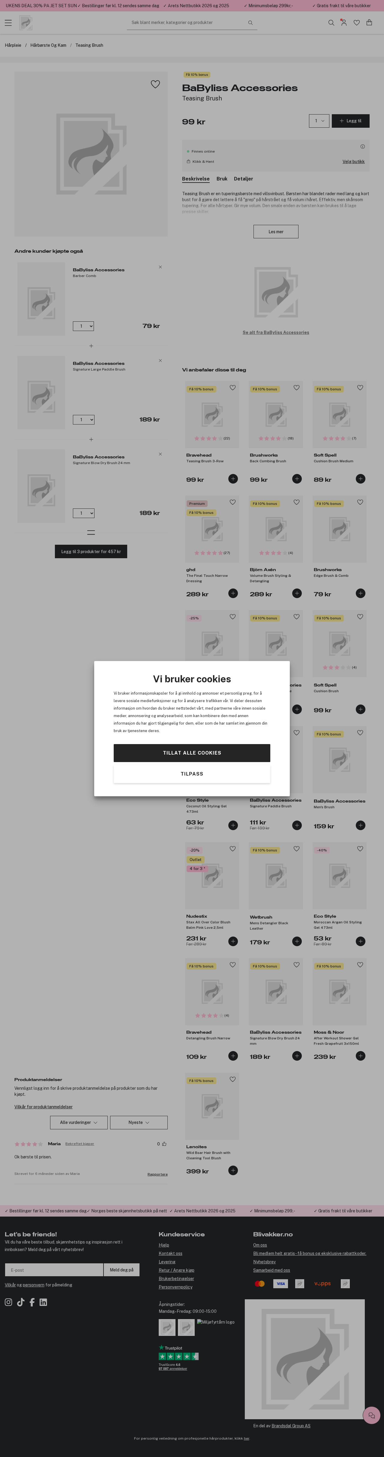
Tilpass (192, 774)
